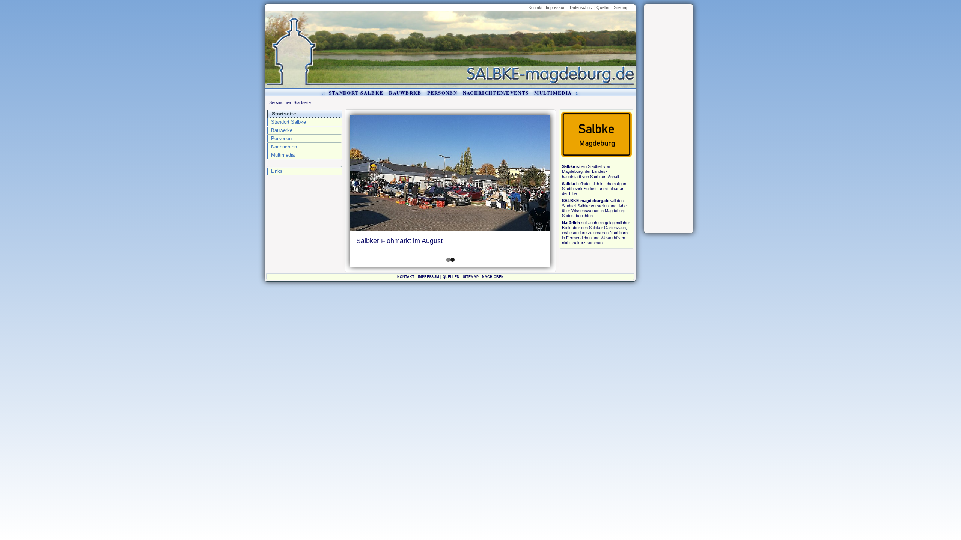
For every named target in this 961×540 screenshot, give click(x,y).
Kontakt (535, 7)
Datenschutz (581, 7)
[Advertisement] (668, 118)
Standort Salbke (356, 92)
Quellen (603, 7)
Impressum (556, 7)
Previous (338, 190)
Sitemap (621, 7)
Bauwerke (405, 92)
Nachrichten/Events (496, 92)
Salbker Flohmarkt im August (399, 240)
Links (277, 171)
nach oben (493, 277)
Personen (442, 92)
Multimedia (553, 92)
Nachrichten (284, 147)
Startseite (302, 102)
